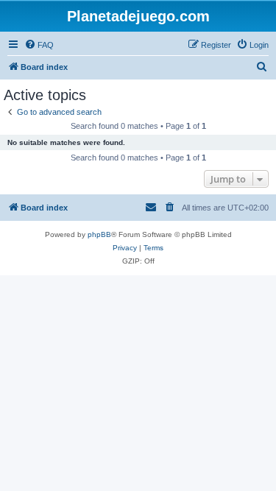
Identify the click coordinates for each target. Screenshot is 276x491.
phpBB (99, 234)
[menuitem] (39, 45)
